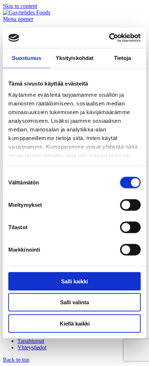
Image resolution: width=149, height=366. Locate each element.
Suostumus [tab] (26, 58)
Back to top (16, 360)
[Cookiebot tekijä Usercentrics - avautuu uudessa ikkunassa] (109, 38)
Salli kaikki (74, 281)
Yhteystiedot (31, 347)
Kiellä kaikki (75, 323)
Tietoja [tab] (122, 58)
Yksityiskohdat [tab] (74, 58)
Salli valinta (74, 302)
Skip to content (20, 6)
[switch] (130, 204)
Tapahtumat (30, 341)
